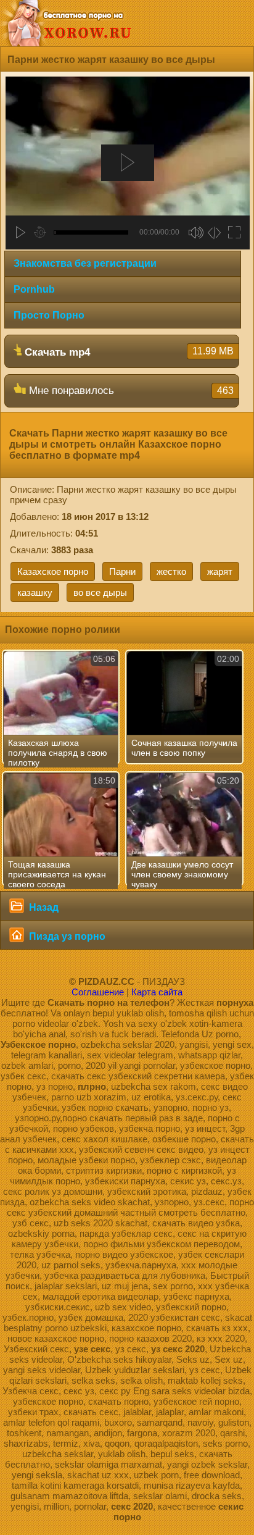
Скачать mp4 (128, 352)
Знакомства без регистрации (85, 263)
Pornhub (34, 289)
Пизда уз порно (66, 936)
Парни (122, 571)
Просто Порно (49, 315)
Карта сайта (156, 992)
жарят (219, 571)
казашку (34, 592)
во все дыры (100, 592)
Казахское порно (52, 571)
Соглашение (98, 992)
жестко (171, 571)
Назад (43, 907)
